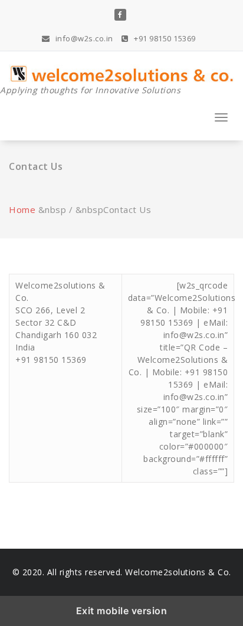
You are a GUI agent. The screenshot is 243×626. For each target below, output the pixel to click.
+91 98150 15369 (164, 38)
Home (22, 209)
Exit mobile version (122, 611)
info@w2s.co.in (83, 38)
